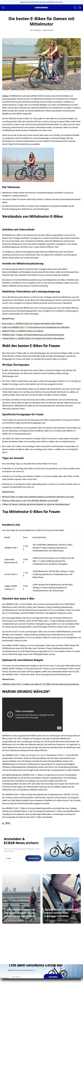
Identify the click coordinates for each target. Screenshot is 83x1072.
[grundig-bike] (41, 7)
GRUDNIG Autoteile (10, 1030)
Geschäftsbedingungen (54, 1030)
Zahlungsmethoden (52, 1022)
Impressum (48, 1010)
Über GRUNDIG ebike (11, 1010)
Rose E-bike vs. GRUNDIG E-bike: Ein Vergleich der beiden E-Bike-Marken (32, 323)
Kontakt (5, 1014)
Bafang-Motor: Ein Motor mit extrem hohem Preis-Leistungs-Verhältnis (61, 913)
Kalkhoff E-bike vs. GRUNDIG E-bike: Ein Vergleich (22, 331)
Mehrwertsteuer (50, 1038)
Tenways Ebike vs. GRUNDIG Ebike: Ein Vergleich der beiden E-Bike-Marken (33, 338)
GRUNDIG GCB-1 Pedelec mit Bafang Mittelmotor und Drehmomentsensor (33, 335)
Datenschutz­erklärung (53, 1026)
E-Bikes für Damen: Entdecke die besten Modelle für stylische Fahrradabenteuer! (36, 504)
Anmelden (53, 977)
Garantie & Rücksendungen (55, 1014)
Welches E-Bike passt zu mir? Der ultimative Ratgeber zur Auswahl (30, 500)
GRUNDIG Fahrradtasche (54, 992)
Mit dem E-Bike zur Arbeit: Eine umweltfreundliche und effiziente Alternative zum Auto (38, 497)
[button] (75, 7)
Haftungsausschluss (52, 1034)
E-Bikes (5, 96)
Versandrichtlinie (51, 1018)
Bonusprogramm (9, 1022)
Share (7, 823)
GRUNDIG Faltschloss (53, 988)
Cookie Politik (49, 1042)
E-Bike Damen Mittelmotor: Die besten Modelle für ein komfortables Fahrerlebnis (20, 913)
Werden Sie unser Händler (13, 1018)
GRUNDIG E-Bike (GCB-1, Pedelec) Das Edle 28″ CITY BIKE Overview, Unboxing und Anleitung (40, 684)
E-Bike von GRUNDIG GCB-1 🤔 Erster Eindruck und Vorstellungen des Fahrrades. (36, 327)
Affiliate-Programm (10, 1026)
